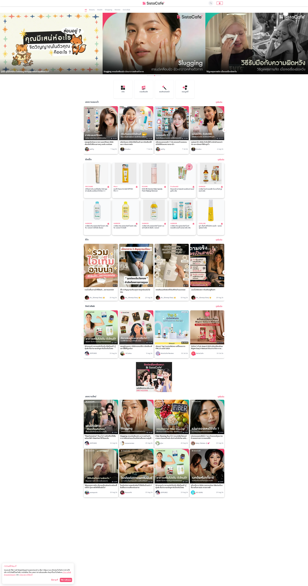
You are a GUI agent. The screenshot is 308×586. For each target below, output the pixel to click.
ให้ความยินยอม (66, 580)
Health (99, 10)
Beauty (92, 10)
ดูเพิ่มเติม (219, 102)
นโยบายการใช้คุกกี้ (25, 575)
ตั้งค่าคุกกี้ (54, 580)
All (86, 10)
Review (117, 10)
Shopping (108, 10)
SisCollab (126, 10)
